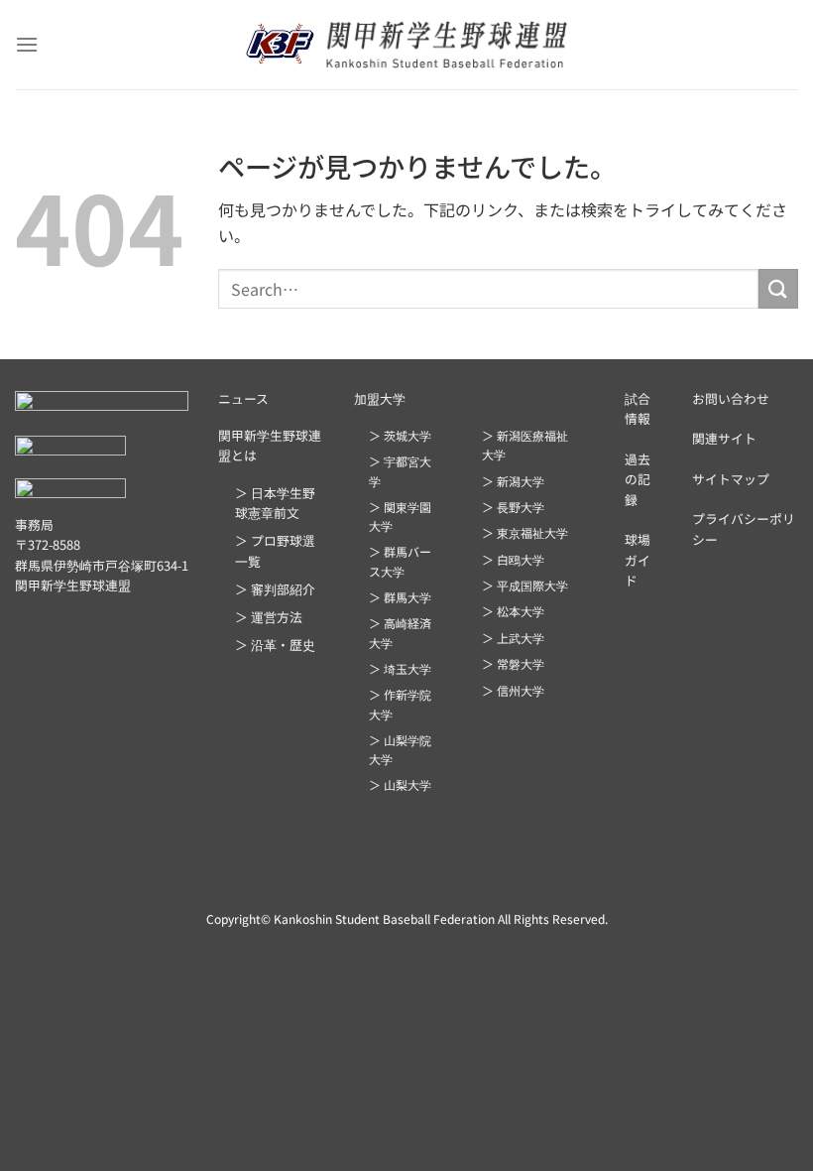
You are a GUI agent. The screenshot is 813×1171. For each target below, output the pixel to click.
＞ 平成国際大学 (525, 585)
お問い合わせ (730, 398)
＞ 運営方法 (268, 616)
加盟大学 (380, 398)
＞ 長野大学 (513, 506)
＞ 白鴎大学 (513, 559)
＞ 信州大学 (513, 690)
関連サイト (724, 438)
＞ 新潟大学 (513, 480)
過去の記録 (637, 479)
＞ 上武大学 (513, 637)
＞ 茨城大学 (400, 435)
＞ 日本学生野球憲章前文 (275, 502)
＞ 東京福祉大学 (525, 532)
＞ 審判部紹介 (275, 589)
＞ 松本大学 (513, 610)
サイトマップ (730, 478)
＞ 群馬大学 (400, 596)
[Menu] (27, 44)
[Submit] (778, 288)
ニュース (243, 398)
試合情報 (637, 408)
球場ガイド (637, 559)
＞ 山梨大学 (400, 784)
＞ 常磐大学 (513, 663)
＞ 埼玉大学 (400, 668)
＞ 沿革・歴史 (275, 644)
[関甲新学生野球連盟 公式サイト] (407, 44)
